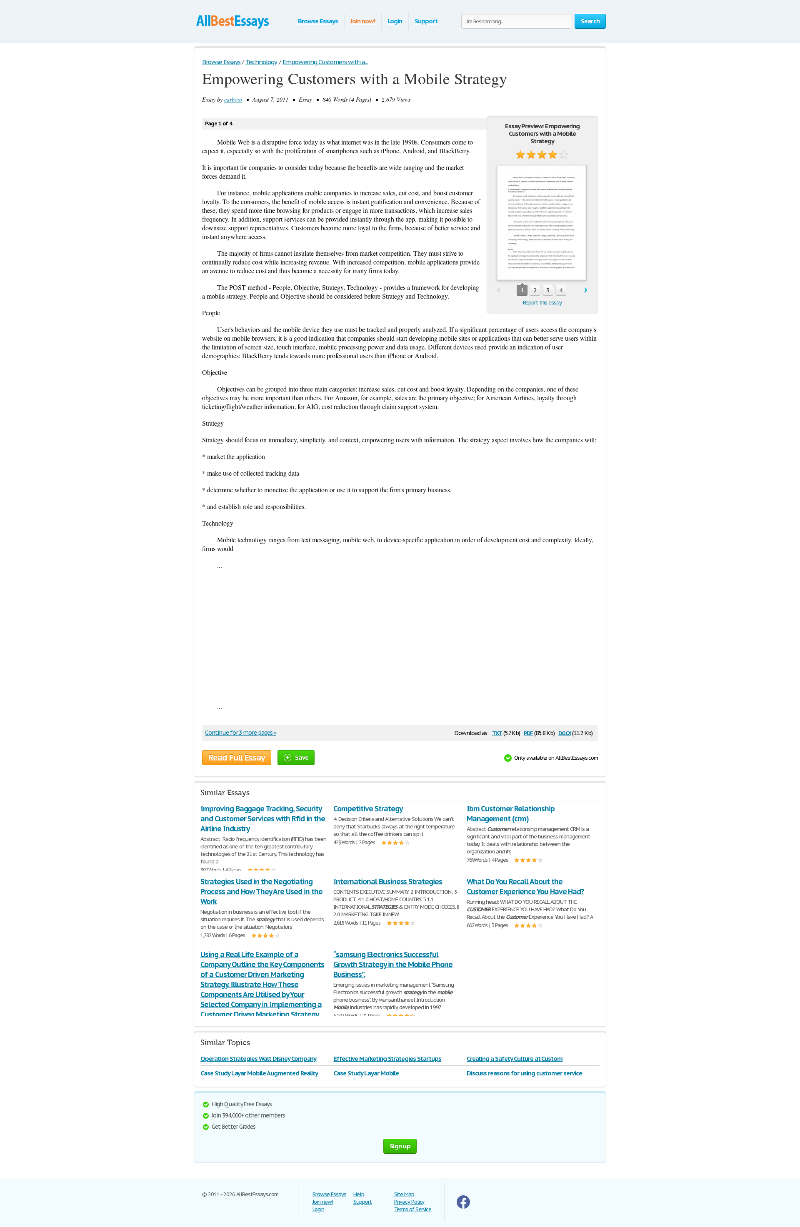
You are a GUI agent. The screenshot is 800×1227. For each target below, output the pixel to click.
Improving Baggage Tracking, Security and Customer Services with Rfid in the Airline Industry (262, 818)
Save (301, 757)
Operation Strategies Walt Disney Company (258, 1058)
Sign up (400, 1146)
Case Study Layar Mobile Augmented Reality (259, 1073)
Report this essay (542, 302)
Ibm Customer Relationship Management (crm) (511, 813)
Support (426, 21)
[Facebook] (463, 1206)
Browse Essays (318, 21)
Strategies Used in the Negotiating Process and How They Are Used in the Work (261, 891)
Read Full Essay (236, 757)
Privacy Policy (409, 1201)
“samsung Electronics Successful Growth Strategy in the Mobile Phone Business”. (392, 964)
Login (395, 21)
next (586, 290)
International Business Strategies (387, 881)
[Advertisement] (400, 635)
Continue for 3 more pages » (240, 732)
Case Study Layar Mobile (366, 1073)
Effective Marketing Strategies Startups (387, 1058)
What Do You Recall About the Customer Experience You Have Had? (526, 886)
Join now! (362, 21)
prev (498, 290)
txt (497, 732)
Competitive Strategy (367, 808)
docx (564, 732)
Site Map (404, 1194)
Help (358, 1194)
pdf (528, 732)
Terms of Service (412, 1209)
